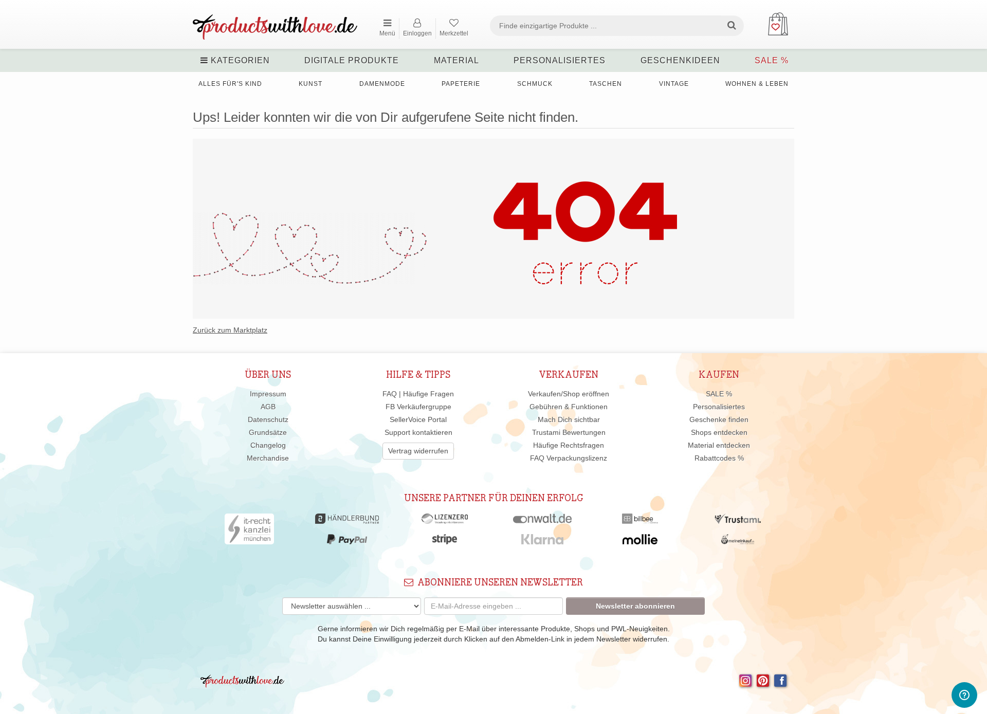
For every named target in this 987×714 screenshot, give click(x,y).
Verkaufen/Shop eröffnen (568, 394)
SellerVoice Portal (418, 419)
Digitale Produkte (351, 60)
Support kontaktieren (418, 432)
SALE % (772, 60)
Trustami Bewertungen (569, 432)
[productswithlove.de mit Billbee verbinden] (639, 521)
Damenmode (382, 83)
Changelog (268, 445)
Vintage (674, 83)
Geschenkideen (680, 60)
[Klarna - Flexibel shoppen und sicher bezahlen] (542, 542)
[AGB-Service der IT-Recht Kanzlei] (250, 531)
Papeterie (461, 83)
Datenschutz (268, 419)
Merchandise (268, 458)
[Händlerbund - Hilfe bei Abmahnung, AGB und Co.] (346, 521)
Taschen (605, 83)
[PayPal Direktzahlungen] (347, 542)
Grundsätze (268, 432)
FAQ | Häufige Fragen (418, 394)
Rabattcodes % (719, 458)
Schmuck (535, 83)
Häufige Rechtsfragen (568, 445)
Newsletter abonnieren (635, 606)
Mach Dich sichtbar (569, 419)
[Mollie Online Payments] (640, 542)
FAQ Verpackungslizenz (568, 458)
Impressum (268, 394)
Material (456, 60)
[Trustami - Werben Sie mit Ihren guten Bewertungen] (738, 521)
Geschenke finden (718, 419)
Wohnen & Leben (757, 83)
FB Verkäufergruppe (418, 406)
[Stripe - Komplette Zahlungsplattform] (444, 542)
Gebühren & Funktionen (568, 406)
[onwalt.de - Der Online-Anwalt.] (542, 521)
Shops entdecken (719, 432)
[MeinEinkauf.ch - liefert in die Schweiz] (737, 542)
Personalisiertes (560, 60)
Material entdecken (719, 445)
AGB (268, 406)
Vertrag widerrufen (418, 451)
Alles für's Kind (230, 83)
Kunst (310, 83)
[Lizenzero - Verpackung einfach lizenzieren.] (445, 521)
